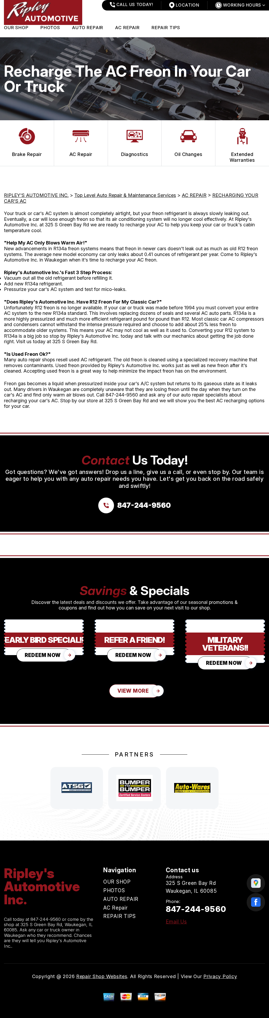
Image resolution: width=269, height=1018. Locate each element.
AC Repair (127, 27)
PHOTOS (50, 27)
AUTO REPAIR (87, 27)
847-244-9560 (122, 395)
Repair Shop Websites (101, 976)
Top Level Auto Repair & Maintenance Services (125, 195)
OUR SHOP (16, 27)
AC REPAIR (194, 195)
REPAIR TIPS (166, 27)
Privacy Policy (220, 976)
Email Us (176, 921)
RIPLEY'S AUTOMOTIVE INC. (36, 195)
